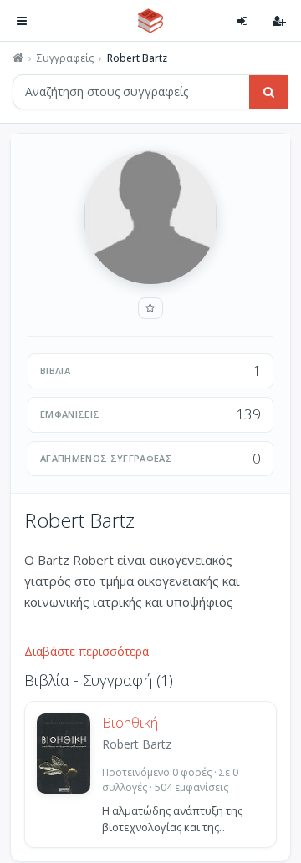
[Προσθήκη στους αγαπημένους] (150, 308)
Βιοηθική (130, 722)
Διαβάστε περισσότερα (86, 651)
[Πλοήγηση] (21, 21)
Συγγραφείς (65, 58)
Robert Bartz (136, 744)
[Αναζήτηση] (268, 92)
